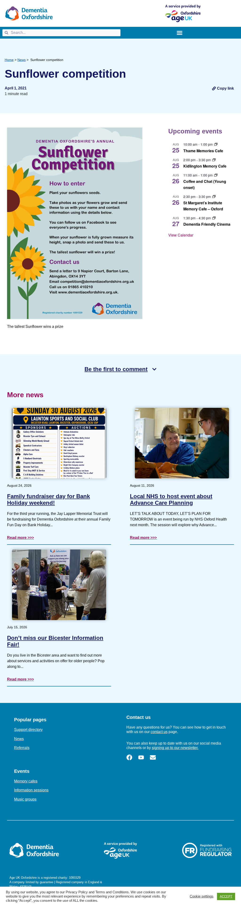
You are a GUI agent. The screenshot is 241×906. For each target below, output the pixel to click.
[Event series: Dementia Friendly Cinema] (214, 218)
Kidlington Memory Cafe (204, 166)
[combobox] (61, 32)
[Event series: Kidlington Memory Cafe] (214, 159)
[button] (223, 88)
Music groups (25, 799)
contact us (159, 732)
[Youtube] (141, 757)
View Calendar (180, 235)
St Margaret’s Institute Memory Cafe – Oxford (203, 206)
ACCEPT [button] (226, 896)
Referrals (21, 748)
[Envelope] (153, 757)
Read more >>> (20, 538)
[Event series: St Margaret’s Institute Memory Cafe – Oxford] (214, 196)
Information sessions (31, 790)
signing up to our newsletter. (175, 748)
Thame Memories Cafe (203, 150)
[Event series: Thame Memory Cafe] (215, 144)
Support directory (28, 730)
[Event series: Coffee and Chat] (215, 175)
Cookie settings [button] (201, 896)
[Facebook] (129, 757)
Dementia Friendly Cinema (206, 224)
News (21, 60)
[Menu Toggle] (180, 33)
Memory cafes (25, 781)
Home (9, 60)
